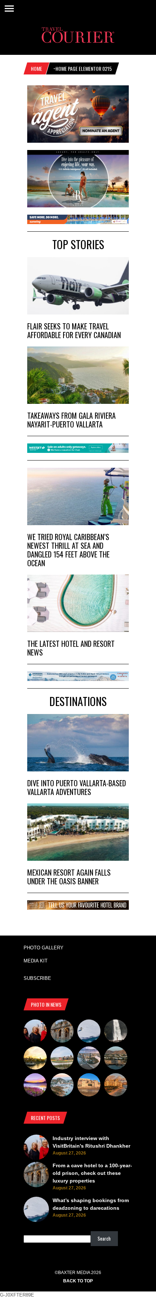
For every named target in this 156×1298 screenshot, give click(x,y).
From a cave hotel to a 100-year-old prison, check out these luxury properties (92, 1173)
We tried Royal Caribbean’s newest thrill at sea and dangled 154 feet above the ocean (68, 549)
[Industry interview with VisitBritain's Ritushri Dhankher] (35, 1032)
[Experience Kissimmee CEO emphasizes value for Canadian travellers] (62, 1059)
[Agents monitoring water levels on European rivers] (35, 1059)
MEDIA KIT (36, 961)
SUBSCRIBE (37, 978)
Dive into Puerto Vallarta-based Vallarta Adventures (76, 787)
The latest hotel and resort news (71, 648)
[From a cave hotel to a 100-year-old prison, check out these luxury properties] (62, 1032)
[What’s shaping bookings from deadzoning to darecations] (88, 1032)
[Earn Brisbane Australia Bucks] (88, 1059)
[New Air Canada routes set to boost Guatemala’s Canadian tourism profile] (35, 1086)
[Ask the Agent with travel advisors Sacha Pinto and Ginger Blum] (115, 1032)
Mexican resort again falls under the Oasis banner (69, 877)
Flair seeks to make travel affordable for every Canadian (74, 330)
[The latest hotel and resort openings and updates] (115, 1059)
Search (104, 1238)
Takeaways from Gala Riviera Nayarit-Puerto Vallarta (71, 420)
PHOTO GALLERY (43, 947)
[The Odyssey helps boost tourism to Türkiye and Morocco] (88, 1086)
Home (36, 68)
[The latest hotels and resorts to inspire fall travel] (115, 1086)
